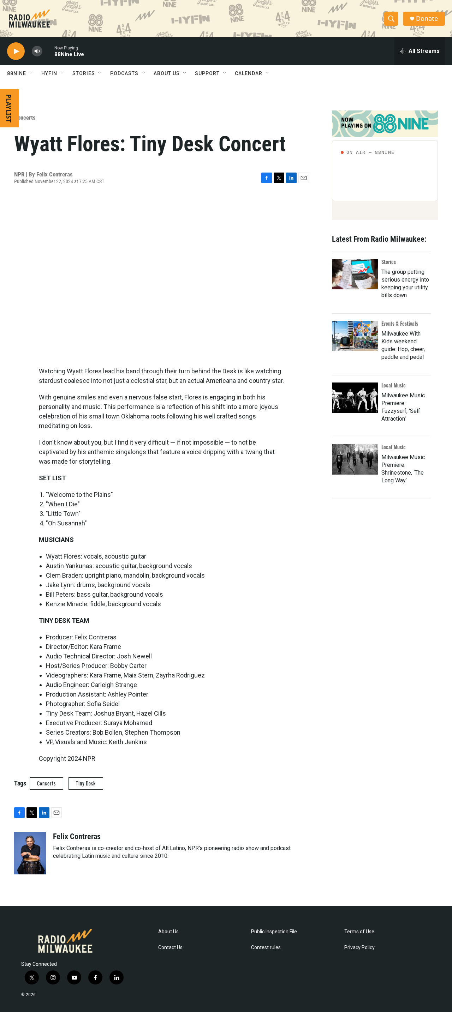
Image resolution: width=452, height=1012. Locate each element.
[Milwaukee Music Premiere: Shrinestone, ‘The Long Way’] (355, 459)
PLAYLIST (9, 108)
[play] (16, 51)
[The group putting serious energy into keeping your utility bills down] (355, 274)
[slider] (48, 51)
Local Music (393, 385)
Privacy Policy (359, 947)
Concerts (25, 117)
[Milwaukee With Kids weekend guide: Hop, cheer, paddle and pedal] (355, 336)
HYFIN (49, 73)
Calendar (248, 73)
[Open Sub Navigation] (31, 73)
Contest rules (266, 947)
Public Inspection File (274, 931)
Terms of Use (359, 931)
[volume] (37, 51)
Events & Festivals (399, 323)
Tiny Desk (86, 783)
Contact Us (170, 947)
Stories (388, 261)
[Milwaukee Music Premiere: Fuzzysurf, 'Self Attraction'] (355, 397)
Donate (427, 18)
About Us (168, 931)
